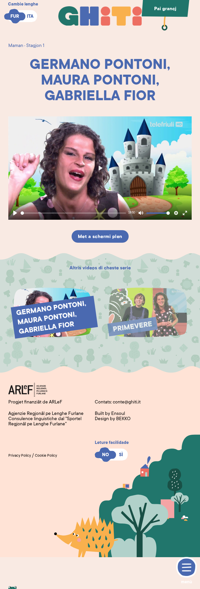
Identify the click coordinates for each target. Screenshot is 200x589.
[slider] (73, 213)
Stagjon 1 (35, 46)
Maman (15, 46)
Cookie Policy (46, 456)
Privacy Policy (19, 456)
